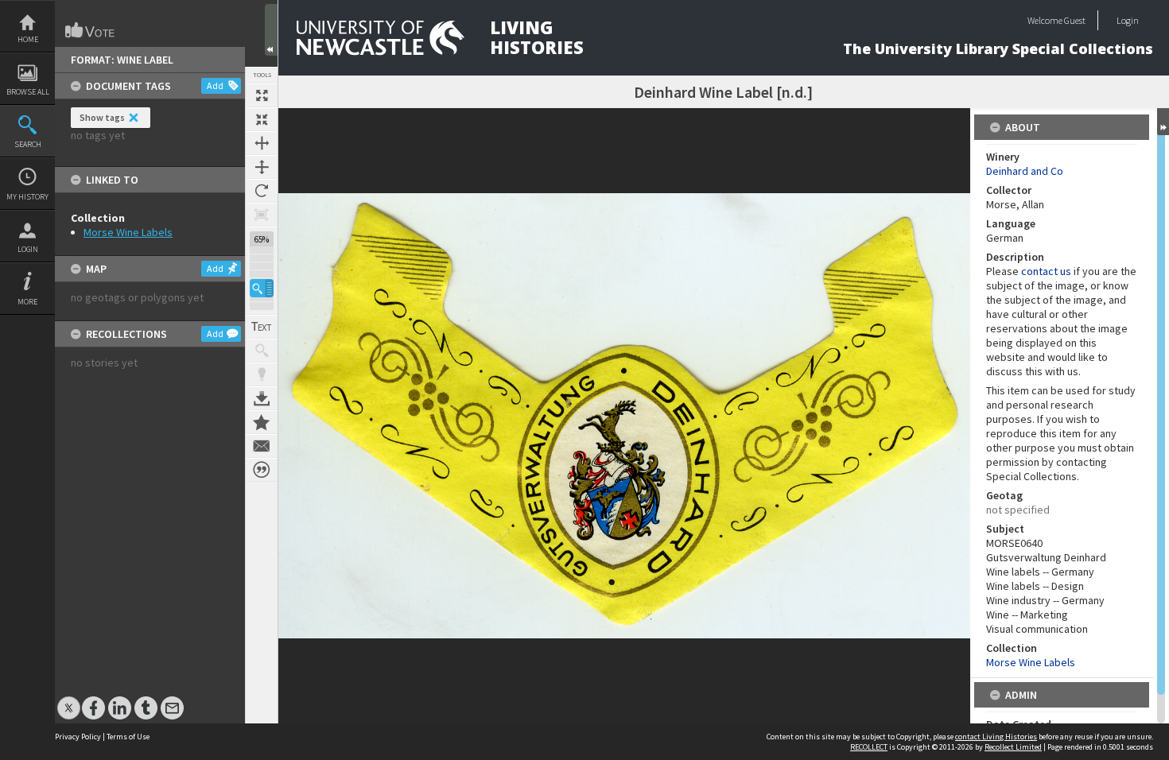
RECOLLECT (868, 747)
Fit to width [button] (262, 143)
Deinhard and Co (1024, 171)
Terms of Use (128, 736)
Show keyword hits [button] (262, 351)
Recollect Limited (1013, 747)
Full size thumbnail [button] (262, 95)
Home (27, 39)
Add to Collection (262, 422)
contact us (1046, 271)
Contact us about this (262, 446)
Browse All (27, 92)
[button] (262, 288)
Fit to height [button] (262, 167)
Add (215, 85)
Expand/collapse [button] (1163, 121)
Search (27, 144)
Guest (1075, 20)
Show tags (102, 117)
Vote (90, 30)
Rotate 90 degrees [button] (262, 191)
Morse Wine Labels (128, 232)
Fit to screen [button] (262, 119)
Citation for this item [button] (262, 470)
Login (27, 249)
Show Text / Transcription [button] (262, 327)
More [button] (27, 302)
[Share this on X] (68, 700)
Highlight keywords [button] (262, 374)
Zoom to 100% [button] (262, 215)
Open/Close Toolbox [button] (271, 30)
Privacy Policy (78, 736)
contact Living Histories (996, 736)
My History (27, 197)
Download (262, 398)
